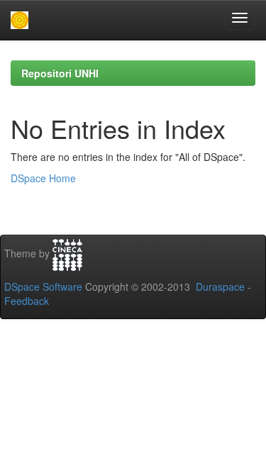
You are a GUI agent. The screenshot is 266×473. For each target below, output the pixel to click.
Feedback (26, 301)
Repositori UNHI (60, 73)
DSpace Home (43, 178)
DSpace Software (43, 286)
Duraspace (220, 286)
